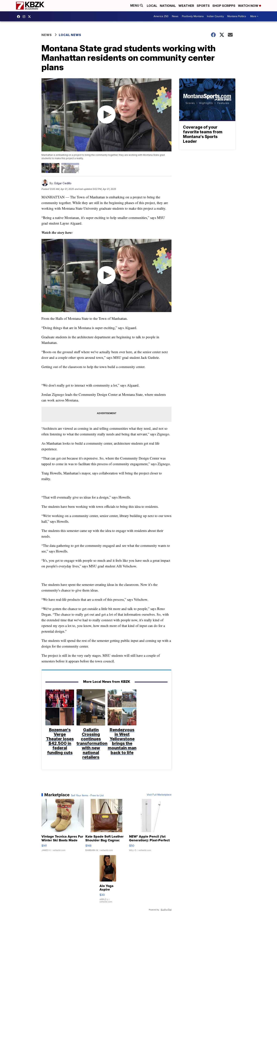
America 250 (161, 16)
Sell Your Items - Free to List (87, 795)
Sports (203, 6)
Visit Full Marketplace (159, 794)
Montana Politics (236, 16)
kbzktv (25, 16)
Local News (70, 35)
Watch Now (248, 6)
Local (152, 6)
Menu (135, 5)
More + (254, 16)
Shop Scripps (223, 6)
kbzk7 (19, 16)
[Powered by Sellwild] (166, 909)
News (175, 16)
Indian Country (215, 16)
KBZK (30, 16)
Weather (186, 6)
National (168, 6)
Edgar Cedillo (62, 183)
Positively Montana (193, 16)
